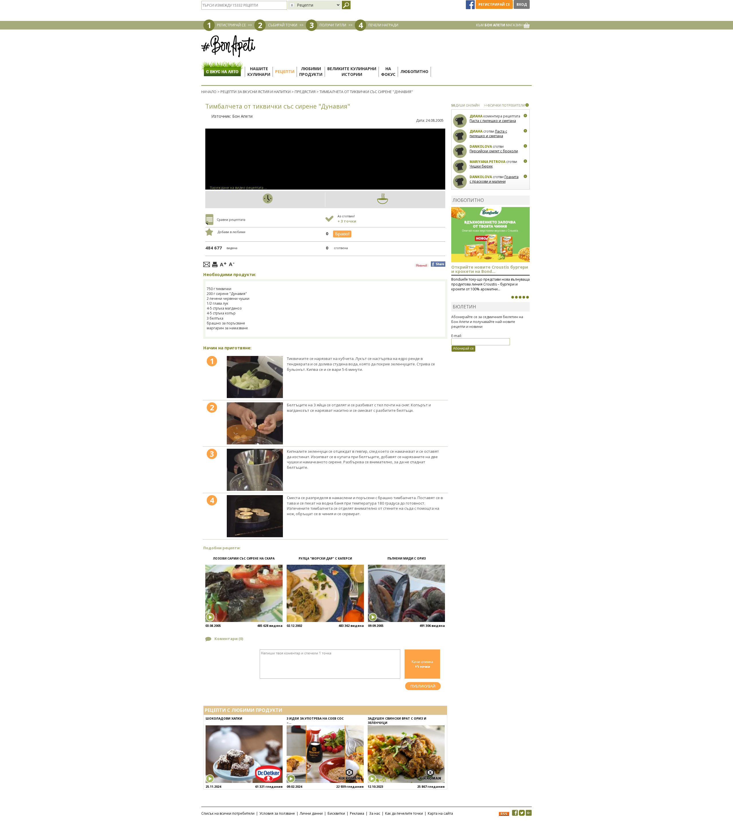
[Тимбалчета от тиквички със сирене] (255, 377)
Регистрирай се (494, 4)
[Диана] (460, 121)
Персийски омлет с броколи (494, 151)
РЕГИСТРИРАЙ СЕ (231, 25)
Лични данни (311, 813)
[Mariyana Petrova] (460, 167)
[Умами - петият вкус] (523, 297)
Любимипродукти (310, 71)
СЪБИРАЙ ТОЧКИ (282, 25)
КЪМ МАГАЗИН (499, 25)
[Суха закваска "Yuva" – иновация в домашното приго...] (512, 297)
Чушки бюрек (481, 166)
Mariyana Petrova (487, 161)
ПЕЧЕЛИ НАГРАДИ (383, 25)
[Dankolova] (460, 151)
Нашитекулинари (258, 71)
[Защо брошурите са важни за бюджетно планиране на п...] (527, 297)
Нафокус (388, 71)
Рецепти (284, 71)
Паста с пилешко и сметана (493, 120)
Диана (476, 116)
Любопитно (414, 71)
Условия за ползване (277, 813)
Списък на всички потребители (228, 813)
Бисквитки (336, 813)
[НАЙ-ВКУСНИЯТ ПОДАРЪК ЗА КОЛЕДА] (520, 297)
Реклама (357, 813)
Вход (522, 4)
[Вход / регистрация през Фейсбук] (471, 4)
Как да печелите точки (404, 813)
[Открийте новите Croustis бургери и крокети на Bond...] (516, 297)
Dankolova (481, 146)
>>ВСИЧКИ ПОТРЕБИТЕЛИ (504, 105)
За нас (374, 813)
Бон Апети (242, 116)
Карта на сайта (440, 813)
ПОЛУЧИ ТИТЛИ (333, 25)
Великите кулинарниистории (351, 71)
